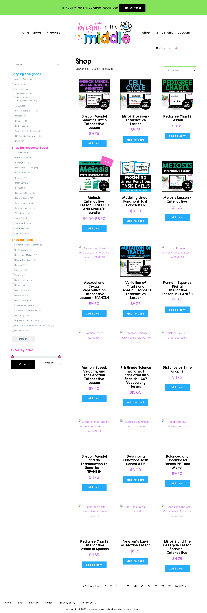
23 (155, 585)
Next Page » (182, 585)
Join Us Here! (132, 7)
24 (162, 585)
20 (135, 585)
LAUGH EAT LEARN (131, 609)
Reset (23, 338)
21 (142, 585)
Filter (23, 364)
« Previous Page (92, 585)
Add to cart (94, 143)
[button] (176, 43)
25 (169, 585)
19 (128, 585)
